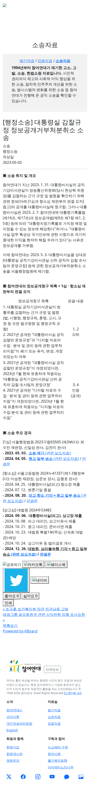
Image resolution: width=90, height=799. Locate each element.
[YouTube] (52, 777)
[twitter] (9, 777)
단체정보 (52, 669)
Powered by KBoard (20, 631)
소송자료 (63, 60)
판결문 (45, 554)
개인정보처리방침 (19, 723)
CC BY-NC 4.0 (72, 693)
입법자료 (45, 60)
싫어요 (30, 595)
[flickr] (81, 777)
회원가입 (12, 747)
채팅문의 (12, 760)
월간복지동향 (57, 760)
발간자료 (27, 60)
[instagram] (37, 777)
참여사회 (54, 754)
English (12, 730)
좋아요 (12, 595)
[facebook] (23, 777)
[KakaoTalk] (66, 777)
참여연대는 (14, 710)
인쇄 (8, 602)
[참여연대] (23, 666)
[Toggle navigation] (80, 6)
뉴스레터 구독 (58, 747)
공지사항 (12, 717)
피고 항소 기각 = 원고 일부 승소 (55, 495)
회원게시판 (14, 754)
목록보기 (10, 625)
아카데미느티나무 (61, 767)
